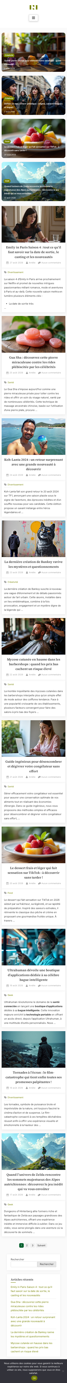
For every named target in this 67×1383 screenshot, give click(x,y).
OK (34, 1378)
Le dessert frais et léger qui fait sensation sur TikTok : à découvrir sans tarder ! (31, 149)
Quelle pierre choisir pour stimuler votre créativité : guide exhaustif (32, 62)
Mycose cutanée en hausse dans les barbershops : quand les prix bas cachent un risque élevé (33, 664)
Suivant (41, 1245)
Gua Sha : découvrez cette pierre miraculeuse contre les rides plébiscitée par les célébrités (33, 362)
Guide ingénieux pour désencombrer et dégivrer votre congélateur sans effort (33, 766)
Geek (7, 181)
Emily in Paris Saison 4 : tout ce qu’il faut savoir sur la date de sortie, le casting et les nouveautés (33, 252)
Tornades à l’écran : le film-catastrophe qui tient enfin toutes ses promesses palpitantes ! (34, 1077)
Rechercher (17, 1259)
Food (7, 141)
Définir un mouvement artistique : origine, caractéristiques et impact (33, 105)
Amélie (32, 262)
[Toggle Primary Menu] (33, 18)
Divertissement (15, 272)
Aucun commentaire (51, 263)
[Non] (63, 1371)
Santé (11, 382)
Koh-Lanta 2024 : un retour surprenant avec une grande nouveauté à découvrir (33, 464)
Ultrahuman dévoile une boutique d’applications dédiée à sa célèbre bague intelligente (33, 975)
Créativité (9, 55)
